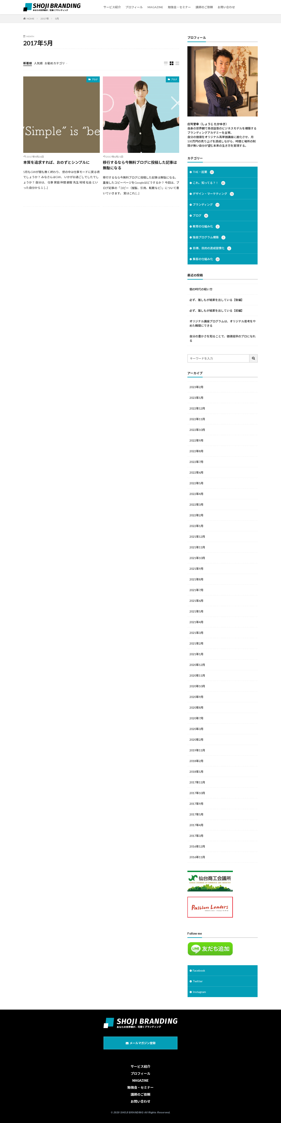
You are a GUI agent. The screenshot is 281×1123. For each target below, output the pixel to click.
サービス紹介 (112, 7)
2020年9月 (196, 697)
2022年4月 (196, 494)
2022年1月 (196, 526)
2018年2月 (196, 761)
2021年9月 (196, 568)
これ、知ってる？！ (208, 182)
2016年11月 (197, 857)
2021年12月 (197, 536)
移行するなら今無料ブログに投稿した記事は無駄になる (140, 165)
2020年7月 (196, 718)
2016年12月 (197, 846)
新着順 (27, 63)
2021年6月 (196, 600)
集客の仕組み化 (206, 259)
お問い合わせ (226, 7)
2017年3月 (196, 835)
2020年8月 (196, 707)
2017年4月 (196, 825)
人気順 (38, 63)
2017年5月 (196, 814)
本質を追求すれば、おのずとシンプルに (56, 162)
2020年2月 (196, 739)
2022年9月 (196, 440)
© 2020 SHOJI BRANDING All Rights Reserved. (140, 1112)
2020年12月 (197, 664)
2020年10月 (197, 686)
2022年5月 (196, 483)
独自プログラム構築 (208, 237)
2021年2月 (196, 643)
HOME (30, 18)
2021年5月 (196, 611)
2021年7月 (196, 590)
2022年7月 (196, 461)
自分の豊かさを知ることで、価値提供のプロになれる (222, 338)
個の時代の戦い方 (200, 289)
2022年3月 (196, 504)
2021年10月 (197, 558)
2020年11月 (197, 675)
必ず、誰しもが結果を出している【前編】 (216, 310)
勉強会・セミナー (179, 7)
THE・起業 (203, 172)
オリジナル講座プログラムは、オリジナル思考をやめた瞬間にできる (222, 323)
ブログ (95, 79)
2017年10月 (197, 793)
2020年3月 (196, 729)
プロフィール (134, 7)
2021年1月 (196, 654)
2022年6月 (196, 472)
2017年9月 (196, 803)
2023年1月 (196, 397)
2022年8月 (196, 451)
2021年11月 (197, 547)
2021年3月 (196, 632)
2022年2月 (196, 515)
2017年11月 (197, 782)
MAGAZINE (155, 7)
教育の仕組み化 (205, 226)
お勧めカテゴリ (55, 63)
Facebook (199, 970)
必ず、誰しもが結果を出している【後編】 (216, 300)
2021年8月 (196, 579)
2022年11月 (197, 419)
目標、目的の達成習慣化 (211, 248)
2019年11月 (197, 750)
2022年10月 (197, 429)
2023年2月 (196, 387)
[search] (254, 358)
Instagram (199, 992)
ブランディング (206, 204)
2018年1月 (196, 771)
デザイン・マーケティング (213, 193)
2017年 (45, 18)
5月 (57, 18)
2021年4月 (196, 622)
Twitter (198, 981)
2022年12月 (197, 408)
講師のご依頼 (204, 7)
